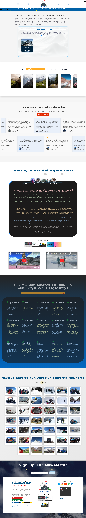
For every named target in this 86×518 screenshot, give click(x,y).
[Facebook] (1, 9)
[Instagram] (4, 9)
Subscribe (52, 472)
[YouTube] (6, 9)
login (28, 505)
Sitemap (13, 506)
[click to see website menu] (85, 1)
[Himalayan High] (43, 3)
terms (20, 505)
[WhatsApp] (68, 483)
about (13, 505)
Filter (43, 35)
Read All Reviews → (43, 114)
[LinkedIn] (8, 9)
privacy (16, 505)
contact (24, 505)
